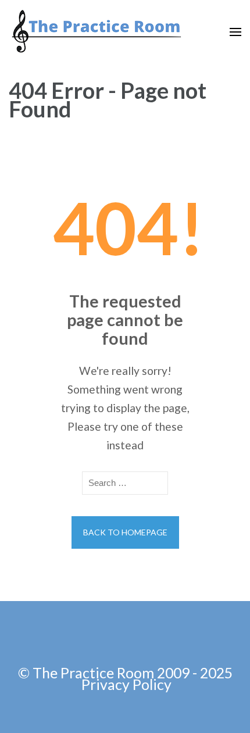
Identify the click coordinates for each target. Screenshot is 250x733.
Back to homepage (125, 532)
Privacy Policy (126, 684)
